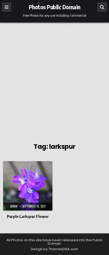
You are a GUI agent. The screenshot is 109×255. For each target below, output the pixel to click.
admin (13, 206)
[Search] (102, 7)
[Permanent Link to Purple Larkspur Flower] (27, 186)
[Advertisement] (54, 79)
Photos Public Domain (54, 7)
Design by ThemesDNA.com (54, 249)
